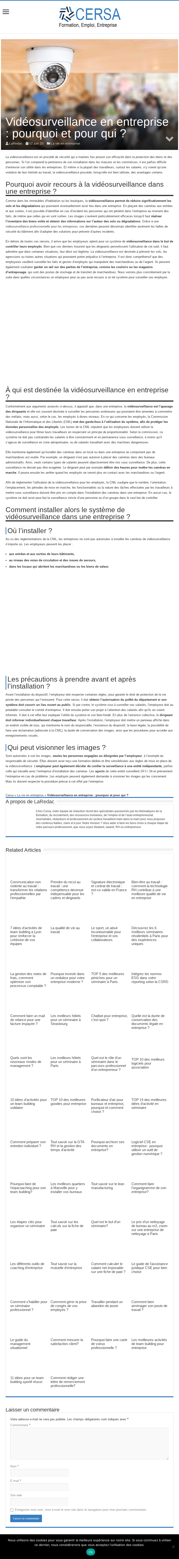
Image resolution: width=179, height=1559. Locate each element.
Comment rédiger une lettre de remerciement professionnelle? (68, 1382)
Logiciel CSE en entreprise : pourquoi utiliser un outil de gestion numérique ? (146, 1148)
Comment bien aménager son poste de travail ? (149, 1306)
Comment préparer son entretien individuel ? (28, 1144)
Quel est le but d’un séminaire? (105, 1224)
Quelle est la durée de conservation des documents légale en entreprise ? (148, 1022)
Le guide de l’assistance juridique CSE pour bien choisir (149, 1268)
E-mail (15, 1481)
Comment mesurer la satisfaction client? (67, 1342)
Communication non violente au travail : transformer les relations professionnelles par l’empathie (28, 890)
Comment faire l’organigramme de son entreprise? (148, 1188)
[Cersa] (90, 16)
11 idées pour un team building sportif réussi (27, 1380)
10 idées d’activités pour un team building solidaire (28, 1104)
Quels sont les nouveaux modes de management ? (25, 1062)
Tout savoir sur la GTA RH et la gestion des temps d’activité (67, 1146)
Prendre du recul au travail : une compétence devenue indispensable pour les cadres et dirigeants (67, 890)
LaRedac (44, 801)
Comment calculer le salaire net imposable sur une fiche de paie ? (108, 1268)
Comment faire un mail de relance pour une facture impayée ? (27, 1020)
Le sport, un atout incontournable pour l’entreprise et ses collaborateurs (106, 934)
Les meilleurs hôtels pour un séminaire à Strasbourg (66, 1020)
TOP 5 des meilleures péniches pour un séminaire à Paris (107, 978)
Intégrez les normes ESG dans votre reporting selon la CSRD (149, 978)
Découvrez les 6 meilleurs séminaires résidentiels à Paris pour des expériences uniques (149, 936)
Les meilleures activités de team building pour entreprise (149, 1344)
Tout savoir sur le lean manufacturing (107, 1186)
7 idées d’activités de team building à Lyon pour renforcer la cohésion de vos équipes (26, 936)
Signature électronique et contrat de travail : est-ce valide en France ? (109, 888)
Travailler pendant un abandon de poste (107, 1304)
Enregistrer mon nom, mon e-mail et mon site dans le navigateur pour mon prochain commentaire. (81, 1509)
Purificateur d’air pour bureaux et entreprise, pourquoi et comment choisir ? (107, 1106)
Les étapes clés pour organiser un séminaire (27, 1224)
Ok (91, 1552)
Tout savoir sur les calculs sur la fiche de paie (67, 1226)
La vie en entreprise (65, 143)
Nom (14, 1466)
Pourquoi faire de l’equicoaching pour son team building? (28, 1188)
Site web (16, 1495)
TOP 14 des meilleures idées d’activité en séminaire (148, 1104)
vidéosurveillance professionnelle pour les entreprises (42, 226)
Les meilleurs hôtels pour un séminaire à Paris (66, 1062)
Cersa (10, 795)
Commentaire (20, 1425)
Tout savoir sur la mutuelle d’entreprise (66, 1266)
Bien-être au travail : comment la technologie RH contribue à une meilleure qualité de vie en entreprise (149, 890)
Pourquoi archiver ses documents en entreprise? (107, 1146)
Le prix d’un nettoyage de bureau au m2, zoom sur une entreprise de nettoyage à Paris (149, 1228)
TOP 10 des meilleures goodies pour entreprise (68, 1102)
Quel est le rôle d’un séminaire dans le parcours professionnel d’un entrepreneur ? (108, 1064)
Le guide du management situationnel (20, 1344)
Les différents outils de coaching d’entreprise (27, 1266)
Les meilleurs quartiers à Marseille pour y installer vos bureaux (68, 1188)
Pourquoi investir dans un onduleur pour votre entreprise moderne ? (68, 978)
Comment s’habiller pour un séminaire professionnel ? (28, 1306)
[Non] (173, 1546)
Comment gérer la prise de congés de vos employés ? (68, 1306)
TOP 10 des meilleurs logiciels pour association (148, 1063)
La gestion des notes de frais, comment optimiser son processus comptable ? (28, 980)
